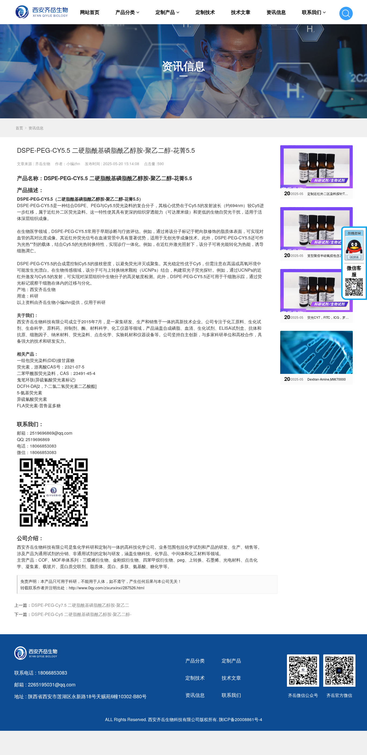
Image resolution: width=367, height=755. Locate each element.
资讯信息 (276, 12)
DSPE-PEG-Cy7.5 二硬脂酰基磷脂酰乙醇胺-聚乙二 (80, 605)
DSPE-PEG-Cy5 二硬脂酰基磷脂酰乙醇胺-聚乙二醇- (81, 614)
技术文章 (240, 12)
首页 (19, 127)
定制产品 (165, 12)
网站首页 (89, 12)
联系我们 (311, 12)
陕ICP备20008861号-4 (240, 719)
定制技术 (205, 12)
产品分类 (125, 12)
